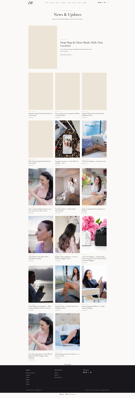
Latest (47, 2)
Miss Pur (56, 373)
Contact (27, 384)
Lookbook (63, 2)
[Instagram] (98, 3)
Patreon (56, 375)
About (79, 2)
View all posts (67, 364)
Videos (27, 377)
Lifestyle (74, 2)
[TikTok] (102, 3)
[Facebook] (104, 3)
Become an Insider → (30, 373)
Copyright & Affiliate (104, 390)
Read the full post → (66, 54)
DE (106, 2)
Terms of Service (95, 390)
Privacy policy (88, 390)
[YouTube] (100, 3)
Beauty (57, 2)
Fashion (52, 2)
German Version (58, 377)
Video (68, 2)
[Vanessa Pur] (30, 2)
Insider (84, 2)
